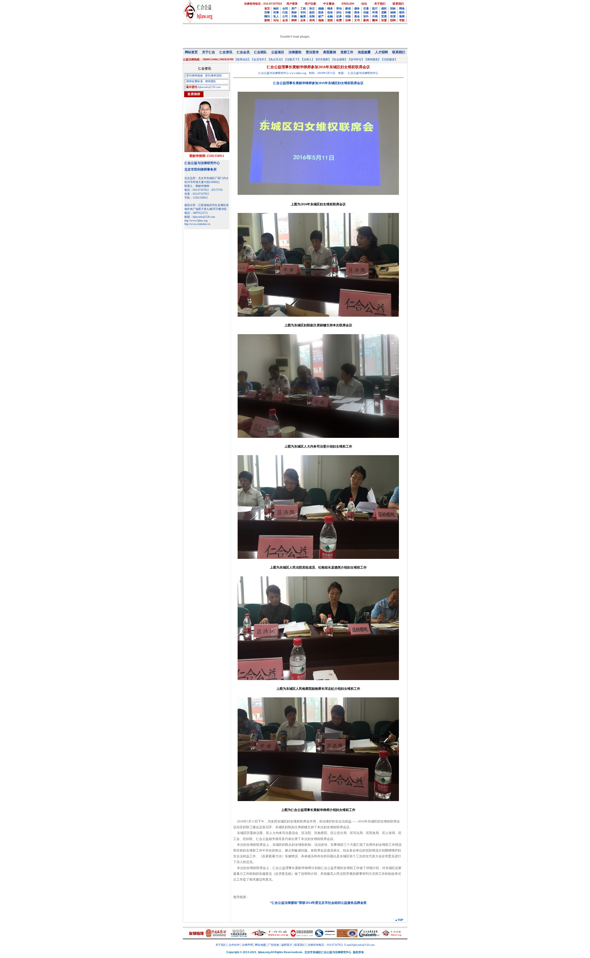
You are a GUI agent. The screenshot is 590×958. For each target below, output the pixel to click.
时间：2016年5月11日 (322, 73)
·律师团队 (210, 81)
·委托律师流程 (213, 75)
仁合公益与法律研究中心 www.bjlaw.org (282, 73)
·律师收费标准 (194, 81)
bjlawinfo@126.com (209, 87)
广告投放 (273, 944)
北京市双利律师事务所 (200, 169)
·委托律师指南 (194, 75)
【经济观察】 (322, 59)
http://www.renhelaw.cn (197, 224)
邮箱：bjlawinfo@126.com (199, 216)
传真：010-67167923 (196, 193)
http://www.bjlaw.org (195, 220)
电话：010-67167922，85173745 (203, 190)
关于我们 (221, 944)
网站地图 (260, 944)
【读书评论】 (356, 59)
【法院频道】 (389, 59)
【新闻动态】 (242, 59)
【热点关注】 (275, 59)
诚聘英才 (286, 944)
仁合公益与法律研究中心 (202, 163)
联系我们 (299, 944)
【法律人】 (307, 59)
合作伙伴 (234, 944)
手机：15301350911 (196, 197)
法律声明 (247, 944)
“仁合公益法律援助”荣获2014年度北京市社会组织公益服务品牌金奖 (318, 903)
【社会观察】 (339, 59)
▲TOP (399, 920)
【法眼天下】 (292, 59)
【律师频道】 (372, 59)
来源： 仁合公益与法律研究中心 (358, 73)
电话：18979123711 (196, 213)
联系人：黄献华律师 (196, 186)
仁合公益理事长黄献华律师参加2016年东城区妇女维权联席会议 (318, 83)
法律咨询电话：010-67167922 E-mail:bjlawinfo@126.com (341, 944)
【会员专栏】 (259, 59)
